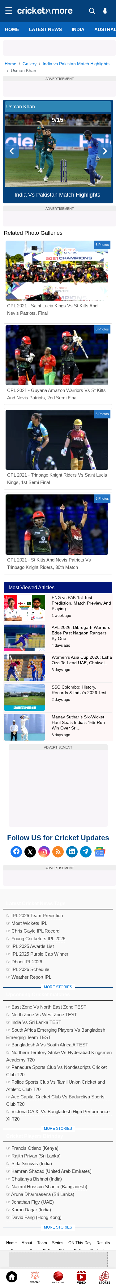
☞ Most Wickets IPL (26, 923)
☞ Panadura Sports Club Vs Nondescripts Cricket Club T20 (56, 1068)
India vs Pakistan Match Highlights (76, 63)
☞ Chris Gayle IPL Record (32, 930)
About (27, 1243)
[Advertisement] (59, 48)
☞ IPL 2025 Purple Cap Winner (37, 954)
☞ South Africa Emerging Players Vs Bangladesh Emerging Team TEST (55, 1030)
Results (103, 1243)
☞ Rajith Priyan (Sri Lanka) (33, 1155)
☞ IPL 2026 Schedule (27, 969)
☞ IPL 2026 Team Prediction (34, 915)
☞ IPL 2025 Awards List (30, 946)
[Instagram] (44, 851)
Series (57, 1243)
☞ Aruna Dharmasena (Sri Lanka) (40, 1194)
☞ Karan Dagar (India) (28, 1209)
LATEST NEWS (45, 29)
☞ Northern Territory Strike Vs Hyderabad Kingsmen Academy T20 (59, 1053)
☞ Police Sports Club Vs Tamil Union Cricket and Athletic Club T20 (55, 1082)
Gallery (30, 63)
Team (42, 1243)
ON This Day (80, 1243)
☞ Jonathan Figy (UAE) (30, 1202)
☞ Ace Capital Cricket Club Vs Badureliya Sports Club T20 (55, 1097)
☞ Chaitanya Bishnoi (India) (34, 1178)
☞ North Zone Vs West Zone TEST (41, 1014)
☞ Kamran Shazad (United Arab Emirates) (49, 1171)
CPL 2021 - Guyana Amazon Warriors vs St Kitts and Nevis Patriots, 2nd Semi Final (56, 394)
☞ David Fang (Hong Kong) (34, 1217)
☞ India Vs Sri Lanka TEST (33, 1022)
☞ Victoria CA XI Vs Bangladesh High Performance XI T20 (58, 1112)
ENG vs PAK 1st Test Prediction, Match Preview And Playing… (81, 603)
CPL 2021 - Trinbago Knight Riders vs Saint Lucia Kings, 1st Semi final (57, 478)
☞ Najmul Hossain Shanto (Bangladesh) (46, 1186)
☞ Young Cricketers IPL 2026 (35, 938)
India (78, 29)
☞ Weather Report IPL (28, 977)
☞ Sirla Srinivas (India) (29, 1163)
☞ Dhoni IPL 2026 (24, 961)
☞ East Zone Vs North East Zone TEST (46, 1006)
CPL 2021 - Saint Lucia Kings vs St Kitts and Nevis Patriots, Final (52, 309)
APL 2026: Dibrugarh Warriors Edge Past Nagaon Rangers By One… (81, 633)
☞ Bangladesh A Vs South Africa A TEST (47, 1044)
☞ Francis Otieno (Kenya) (32, 1148)
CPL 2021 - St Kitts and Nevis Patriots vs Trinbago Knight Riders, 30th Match (49, 563)
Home (12, 29)
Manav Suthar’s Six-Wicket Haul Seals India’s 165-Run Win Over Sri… (78, 722)
